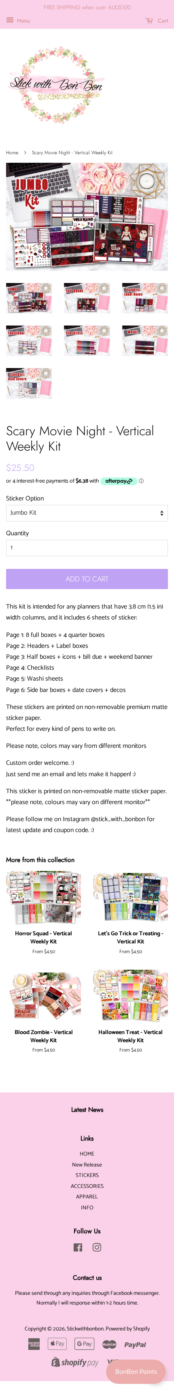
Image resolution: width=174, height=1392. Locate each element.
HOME (87, 1153)
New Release (87, 1164)
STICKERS (87, 1175)
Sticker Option (25, 498)
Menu (23, 21)
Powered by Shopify (128, 1328)
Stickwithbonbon (85, 1328)
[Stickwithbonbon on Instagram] (96, 1249)
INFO (87, 1207)
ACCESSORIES (87, 1186)
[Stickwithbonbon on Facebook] (78, 1249)
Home (12, 152)
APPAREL (87, 1196)
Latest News (87, 1109)
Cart (162, 21)
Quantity (17, 533)
